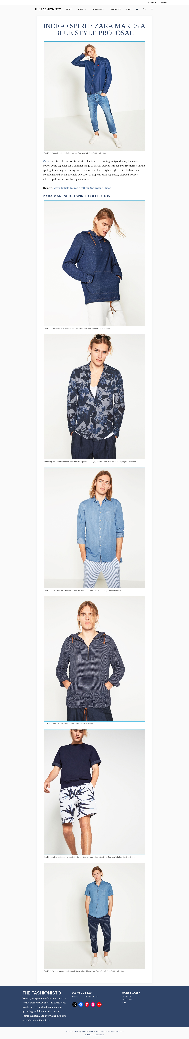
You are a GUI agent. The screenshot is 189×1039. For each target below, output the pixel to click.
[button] (144, 9)
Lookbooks (115, 9)
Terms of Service (95, 1031)
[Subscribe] (137, 9)
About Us (127, 1000)
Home (69, 9)
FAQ (124, 1002)
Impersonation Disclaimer (113, 1031)
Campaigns (97, 9)
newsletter (91, 997)
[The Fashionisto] (48, 9)
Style (80, 9)
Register (152, 2)
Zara (46, 161)
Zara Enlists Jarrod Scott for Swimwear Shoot (82, 187)
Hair (128, 9)
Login (163, 2)
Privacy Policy (81, 1031)
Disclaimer (69, 1031)
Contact (126, 997)
